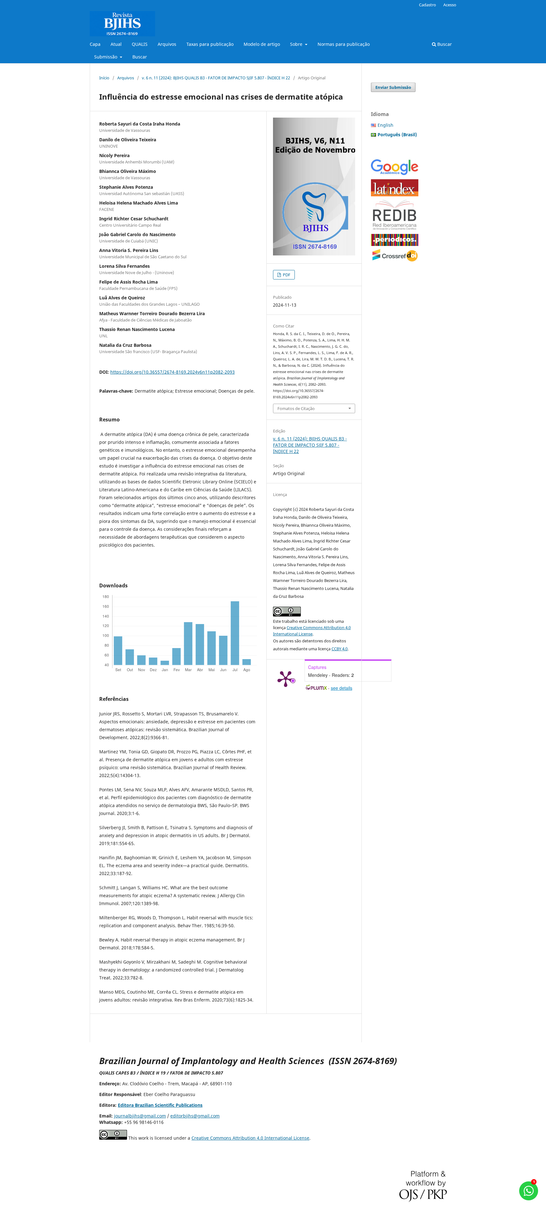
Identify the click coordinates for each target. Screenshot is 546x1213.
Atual (116, 44)
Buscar (139, 57)
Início (104, 78)
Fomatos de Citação (296, 408)
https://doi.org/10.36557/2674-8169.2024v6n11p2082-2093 (172, 372)
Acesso (449, 5)
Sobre (297, 44)
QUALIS (140, 44)
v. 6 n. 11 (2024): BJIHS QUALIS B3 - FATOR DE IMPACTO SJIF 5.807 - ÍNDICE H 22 (216, 78)
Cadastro (427, 5)
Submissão (106, 57)
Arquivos (167, 44)
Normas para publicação (344, 44)
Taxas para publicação (210, 44)
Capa (95, 44)
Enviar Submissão (393, 87)
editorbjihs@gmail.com (195, 1116)
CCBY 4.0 (339, 649)
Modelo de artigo (262, 44)
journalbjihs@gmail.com (140, 1116)
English (385, 125)
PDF (286, 275)
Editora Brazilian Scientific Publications (160, 1105)
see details (341, 688)
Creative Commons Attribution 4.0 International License (250, 1138)
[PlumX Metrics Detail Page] (286, 678)
